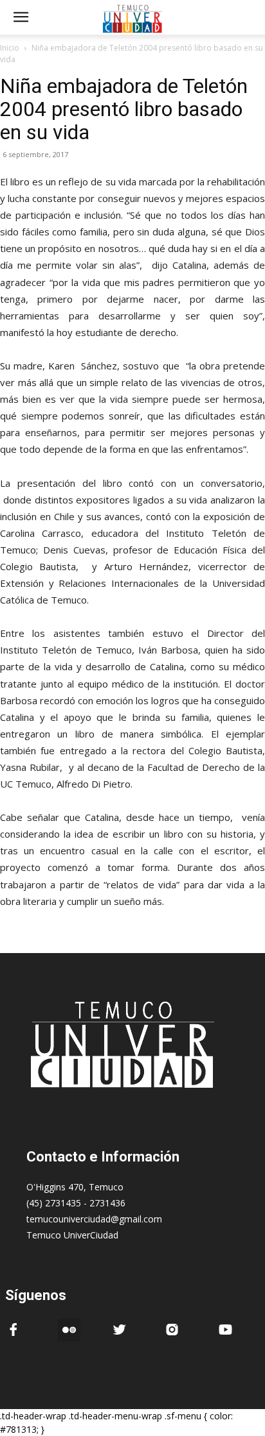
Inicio (9, 47)
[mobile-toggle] (20, 17)
